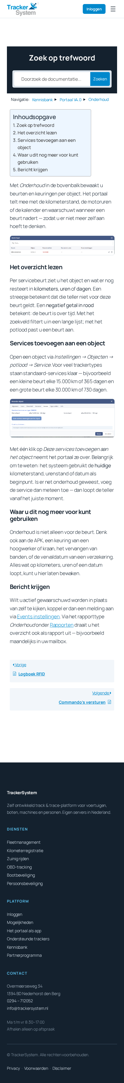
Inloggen (94, 9)
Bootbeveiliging (21, 875)
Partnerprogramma (24, 955)
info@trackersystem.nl (27, 1008)
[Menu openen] (113, 9)
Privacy (13, 1068)
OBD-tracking (19, 867)
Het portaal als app (24, 930)
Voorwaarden (36, 1068)
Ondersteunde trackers (28, 938)
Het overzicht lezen (37, 132)
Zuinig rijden (18, 858)
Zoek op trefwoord (35, 125)
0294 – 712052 (20, 1000)
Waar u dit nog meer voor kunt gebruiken (48, 158)
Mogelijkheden (20, 922)
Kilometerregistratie (25, 850)
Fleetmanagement (24, 842)
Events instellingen (38, 616)
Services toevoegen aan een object (47, 143)
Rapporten (62, 624)
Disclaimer (61, 1068)
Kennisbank (17, 947)
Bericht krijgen (33, 169)
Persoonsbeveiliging (25, 883)
